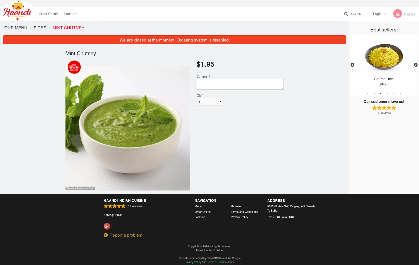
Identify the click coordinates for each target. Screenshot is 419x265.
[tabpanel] (384, 65)
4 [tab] (387, 93)
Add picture (74, 67)
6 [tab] (400, 93)
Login (377, 14)
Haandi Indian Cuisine (125, 200)
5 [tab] (394, 93)
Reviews (236, 206)
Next (416, 65)
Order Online (48, 14)
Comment (203, 76)
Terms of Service (217, 262)
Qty (200, 95)
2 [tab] (374, 93)
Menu (198, 206)
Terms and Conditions (244, 212)
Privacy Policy (239, 217)
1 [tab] (368, 93)
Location (70, 14)
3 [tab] (381, 93)
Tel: (280, 217)
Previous (352, 65)
